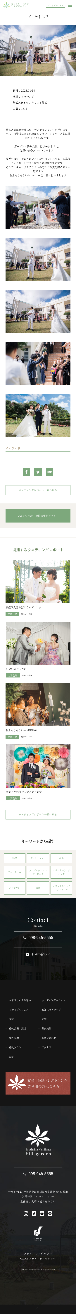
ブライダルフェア (55, 5)
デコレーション (38, 858)
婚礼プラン (15, 1047)
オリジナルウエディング (61, 872)
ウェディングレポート (53, 1000)
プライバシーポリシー (38, 1253)
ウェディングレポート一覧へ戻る (38, 490)
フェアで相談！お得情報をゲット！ (38, 515)
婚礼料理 (14, 1037)
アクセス (46, 1047)
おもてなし (14, 888)
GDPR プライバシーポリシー (38, 1258)
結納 (11, 1056)
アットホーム (14, 872)
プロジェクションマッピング (38, 872)
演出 (61, 858)
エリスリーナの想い (20, 1000)
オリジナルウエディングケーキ (61, 888)
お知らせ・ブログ (51, 1009)
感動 (38, 888)
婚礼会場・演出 (17, 1028)
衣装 (44, 1019)
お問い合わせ (40, 954)
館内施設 (46, 1028)
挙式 (11, 1019)
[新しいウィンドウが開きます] (26, 472)
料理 (14, 858)
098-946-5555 (40, 937)
